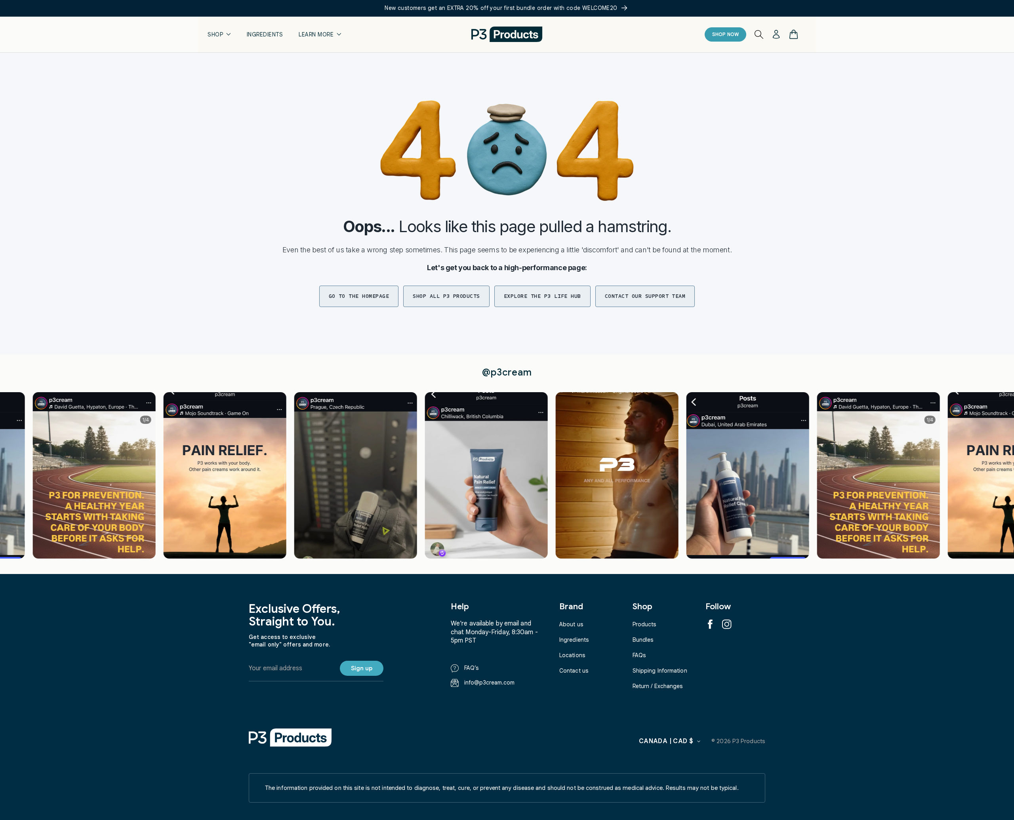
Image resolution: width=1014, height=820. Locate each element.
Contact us (573, 670)
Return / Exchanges (658, 686)
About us (571, 624)
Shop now (725, 34)
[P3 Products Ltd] (290, 737)
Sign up (361, 668)
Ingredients (574, 639)
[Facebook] (710, 624)
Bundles (643, 639)
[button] (219, 34)
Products (644, 624)
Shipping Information (660, 670)
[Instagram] (727, 624)
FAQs (639, 655)
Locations (572, 655)
